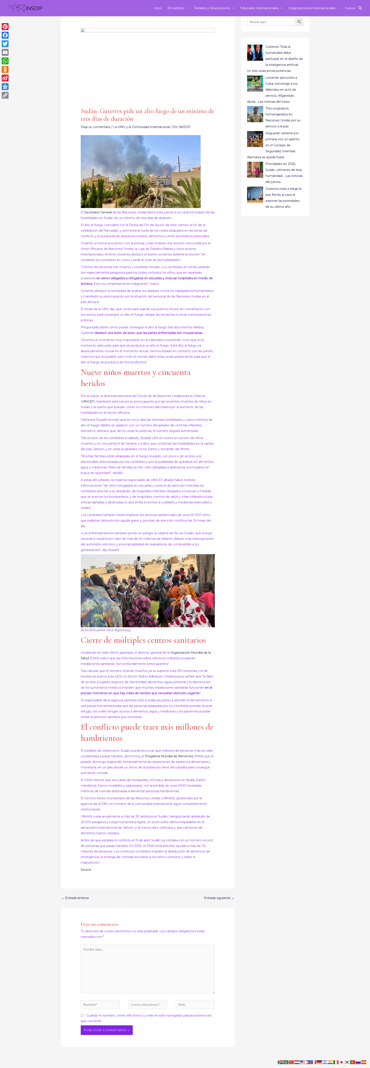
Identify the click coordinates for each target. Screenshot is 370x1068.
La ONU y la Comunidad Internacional (141, 127)
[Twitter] (5, 43)
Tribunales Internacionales (259, 8)
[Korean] (347, 1062)
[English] (303, 1062)
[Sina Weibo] (5, 78)
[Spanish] (364, 1062)
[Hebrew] (325, 1062)
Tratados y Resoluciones (212, 8)
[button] (360, 8)
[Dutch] (297, 1062)
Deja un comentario (95, 127)
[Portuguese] (353, 1062)
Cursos (350, 8)
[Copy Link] (5, 95)
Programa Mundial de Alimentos (169, 756)
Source (86, 870)
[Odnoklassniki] (5, 69)
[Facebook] (5, 35)
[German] (319, 1062)
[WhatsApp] (5, 61)
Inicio (158, 8)
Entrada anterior (75, 898)
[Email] (5, 52)
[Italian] (336, 1062)
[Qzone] (5, 86)
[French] (314, 1062)
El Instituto (176, 8)
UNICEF (88, 401)
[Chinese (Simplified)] (291, 1062)
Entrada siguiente (219, 898)
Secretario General (98, 212)
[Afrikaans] (280, 1062)
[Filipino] (308, 1062)
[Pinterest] (5, 26)
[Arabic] (286, 1062)
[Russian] (358, 1062)
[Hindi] (330, 1062)
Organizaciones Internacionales (311, 8)
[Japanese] (342, 1062)
